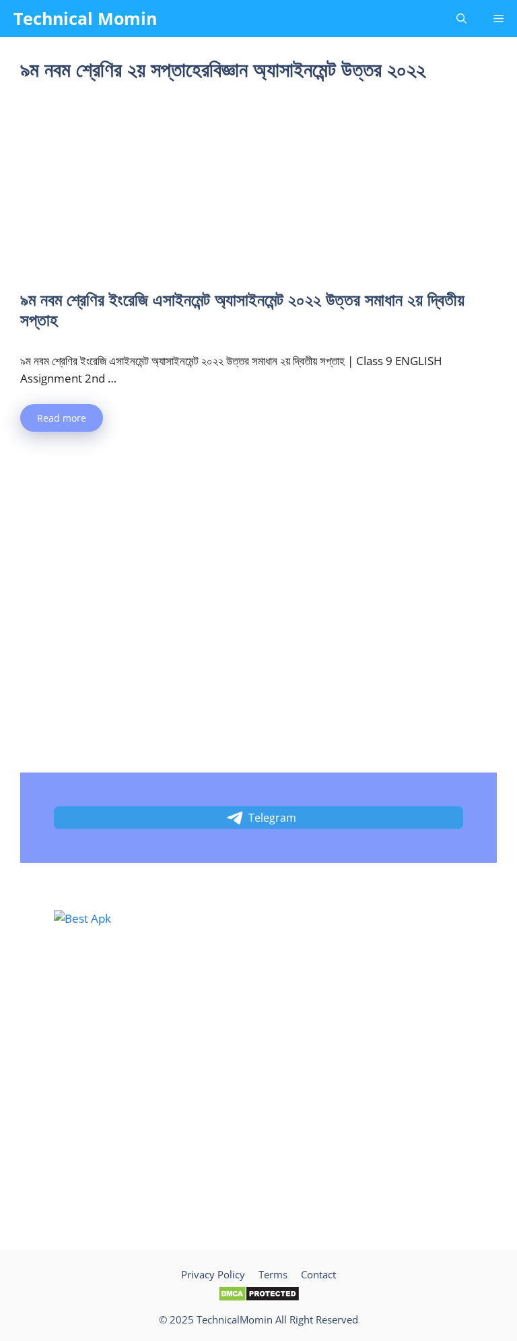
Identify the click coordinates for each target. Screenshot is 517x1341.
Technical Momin (85, 18)
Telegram (272, 817)
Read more (61, 418)
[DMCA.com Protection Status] (259, 1298)
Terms (272, 1274)
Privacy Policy (213, 1274)
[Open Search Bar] (461, 18)
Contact (318, 1274)
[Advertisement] (258, 189)
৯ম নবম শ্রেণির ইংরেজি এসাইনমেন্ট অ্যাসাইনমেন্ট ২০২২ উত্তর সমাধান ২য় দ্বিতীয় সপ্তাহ (242, 309)
